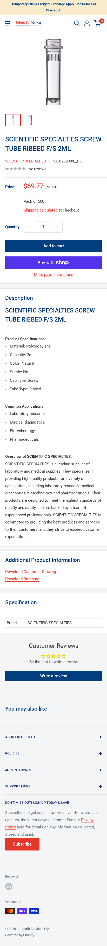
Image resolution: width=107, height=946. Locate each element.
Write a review (53, 675)
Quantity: (13, 226)
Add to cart (53, 245)
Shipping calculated (40, 210)
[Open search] (77, 23)
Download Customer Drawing (30, 571)
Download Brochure (22, 579)
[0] (97, 23)
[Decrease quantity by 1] (29, 226)
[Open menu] (7, 23)
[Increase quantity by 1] (56, 226)
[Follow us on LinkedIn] (8, 886)
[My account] (87, 23)
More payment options (53, 274)
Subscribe (22, 844)
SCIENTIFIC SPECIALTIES (25, 161)
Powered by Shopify (19, 935)
